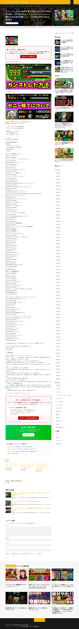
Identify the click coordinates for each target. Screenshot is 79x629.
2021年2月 (58, 369)
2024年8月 (58, 234)
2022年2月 (58, 330)
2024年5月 (58, 243)
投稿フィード (58, 437)
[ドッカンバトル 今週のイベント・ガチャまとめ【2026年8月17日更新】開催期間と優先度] (57, 56)
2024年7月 (58, 237)
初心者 (23, 6)
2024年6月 (58, 240)
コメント (7, 525)
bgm (57, 385)
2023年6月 (58, 279)
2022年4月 (58, 324)
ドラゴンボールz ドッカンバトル (62, 395)
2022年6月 (58, 317)
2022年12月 (58, 298)
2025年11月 (58, 185)
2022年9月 (58, 308)
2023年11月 (58, 263)
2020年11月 (58, 378)
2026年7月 (58, 176)
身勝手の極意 (15, 23)
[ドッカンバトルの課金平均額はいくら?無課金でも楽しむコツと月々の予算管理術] (57, 42)
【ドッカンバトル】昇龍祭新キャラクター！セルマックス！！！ (16, 585)
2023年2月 (58, 292)
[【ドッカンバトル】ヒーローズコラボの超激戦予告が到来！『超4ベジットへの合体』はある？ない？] (8, 510)
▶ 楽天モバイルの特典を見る (28, 56)
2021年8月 (58, 349)
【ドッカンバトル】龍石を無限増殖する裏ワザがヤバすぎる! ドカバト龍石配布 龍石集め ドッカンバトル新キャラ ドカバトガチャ (64, 143)
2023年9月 (58, 269)
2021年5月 (58, 359)
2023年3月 (58, 288)
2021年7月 (58, 353)
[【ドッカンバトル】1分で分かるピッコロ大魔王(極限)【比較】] (8, 503)
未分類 (57, 417)
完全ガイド (12, 6)
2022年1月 (58, 333)
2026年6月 (58, 179)
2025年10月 (58, 189)
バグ (57, 398)
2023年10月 (58, 266)
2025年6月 (58, 202)
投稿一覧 (22, 480)
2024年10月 (58, 227)
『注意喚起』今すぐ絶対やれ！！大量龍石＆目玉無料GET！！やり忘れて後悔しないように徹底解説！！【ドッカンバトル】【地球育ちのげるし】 (62, 610)
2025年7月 (58, 198)
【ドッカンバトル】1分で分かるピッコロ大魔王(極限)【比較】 (26, 501)
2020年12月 (58, 375)
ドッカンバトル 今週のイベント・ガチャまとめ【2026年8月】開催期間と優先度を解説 (67, 48)
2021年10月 (58, 343)
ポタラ (57, 408)
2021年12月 (58, 337)
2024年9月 (58, 230)
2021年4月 (58, 362)
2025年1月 (58, 218)
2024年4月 (58, 247)
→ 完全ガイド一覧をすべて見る (12, 453)
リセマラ (18, 6)
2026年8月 (58, 173)
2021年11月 (58, 340)
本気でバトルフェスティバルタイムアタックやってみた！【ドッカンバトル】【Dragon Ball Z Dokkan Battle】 (39, 586)
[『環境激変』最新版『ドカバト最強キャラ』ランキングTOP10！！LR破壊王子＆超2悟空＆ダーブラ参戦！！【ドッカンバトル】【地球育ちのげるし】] (57, 69)
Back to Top (39, 620)
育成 (27, 6)
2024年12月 (58, 221)
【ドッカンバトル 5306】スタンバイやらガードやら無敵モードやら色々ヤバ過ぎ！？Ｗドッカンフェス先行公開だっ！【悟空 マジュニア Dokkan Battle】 (42, 466)
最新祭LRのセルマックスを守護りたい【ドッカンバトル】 (38, 608)
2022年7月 (58, 314)
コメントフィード (59, 440)
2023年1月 (58, 295)
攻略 (31, 6)
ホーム (7, 6)
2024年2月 (58, 253)
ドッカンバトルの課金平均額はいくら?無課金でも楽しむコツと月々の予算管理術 (67, 41)
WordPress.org (59, 443)
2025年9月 (58, 192)
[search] (72, 33)
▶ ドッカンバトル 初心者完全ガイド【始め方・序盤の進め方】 (20, 446)
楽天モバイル (58, 420)
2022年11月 (58, 301)
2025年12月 (58, 182)
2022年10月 (58, 304)
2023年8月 (58, 272)
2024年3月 (58, 250)
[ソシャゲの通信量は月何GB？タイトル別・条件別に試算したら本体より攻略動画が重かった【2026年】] (57, 62)
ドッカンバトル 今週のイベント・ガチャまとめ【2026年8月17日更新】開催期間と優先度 (67, 55)
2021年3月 (58, 365)
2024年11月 (58, 224)
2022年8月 (58, 311)
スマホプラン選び (36, 6)
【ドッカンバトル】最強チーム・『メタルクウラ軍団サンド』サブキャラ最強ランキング (62, 586)
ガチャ (57, 388)
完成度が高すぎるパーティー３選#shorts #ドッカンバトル (16, 608)
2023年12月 (58, 259)
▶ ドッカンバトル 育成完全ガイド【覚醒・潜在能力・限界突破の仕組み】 (22, 451)
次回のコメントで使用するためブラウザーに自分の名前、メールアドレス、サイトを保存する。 (24, 553)
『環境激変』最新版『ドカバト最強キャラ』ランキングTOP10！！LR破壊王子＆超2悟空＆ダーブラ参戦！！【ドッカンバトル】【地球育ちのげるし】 (67, 70)
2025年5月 (58, 205)
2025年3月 (58, 211)
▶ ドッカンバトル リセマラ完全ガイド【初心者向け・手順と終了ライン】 (22, 449)
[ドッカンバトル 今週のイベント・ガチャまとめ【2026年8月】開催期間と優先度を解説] (57, 49)
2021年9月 (58, 346)
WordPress (36, 626)
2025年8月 (58, 195)
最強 (57, 414)
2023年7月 (58, 275)
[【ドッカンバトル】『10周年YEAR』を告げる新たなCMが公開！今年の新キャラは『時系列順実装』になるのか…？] (8, 495)
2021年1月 (58, 372)
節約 (57, 424)
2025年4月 (58, 208)
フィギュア (58, 401)
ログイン (57, 434)
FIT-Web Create (25, 626)
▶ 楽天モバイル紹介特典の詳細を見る (28, 418)
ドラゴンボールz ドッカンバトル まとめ (20, 624)
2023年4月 (58, 285)
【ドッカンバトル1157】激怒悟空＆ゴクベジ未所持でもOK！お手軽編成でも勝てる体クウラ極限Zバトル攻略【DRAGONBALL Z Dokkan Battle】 (64, 91)
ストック (57, 392)
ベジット (57, 404)
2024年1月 (58, 256)
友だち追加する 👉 (28, 434)
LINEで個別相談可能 (21, 413)
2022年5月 (58, 320)
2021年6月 (58, 356)
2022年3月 (58, 327)
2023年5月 (58, 282)
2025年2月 (58, 214)
